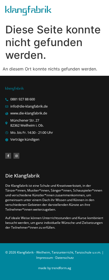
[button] (99, 10)
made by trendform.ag (54, 268)
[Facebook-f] (8, 156)
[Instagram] (16, 156)
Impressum (44, 257)
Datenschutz (64, 257)
